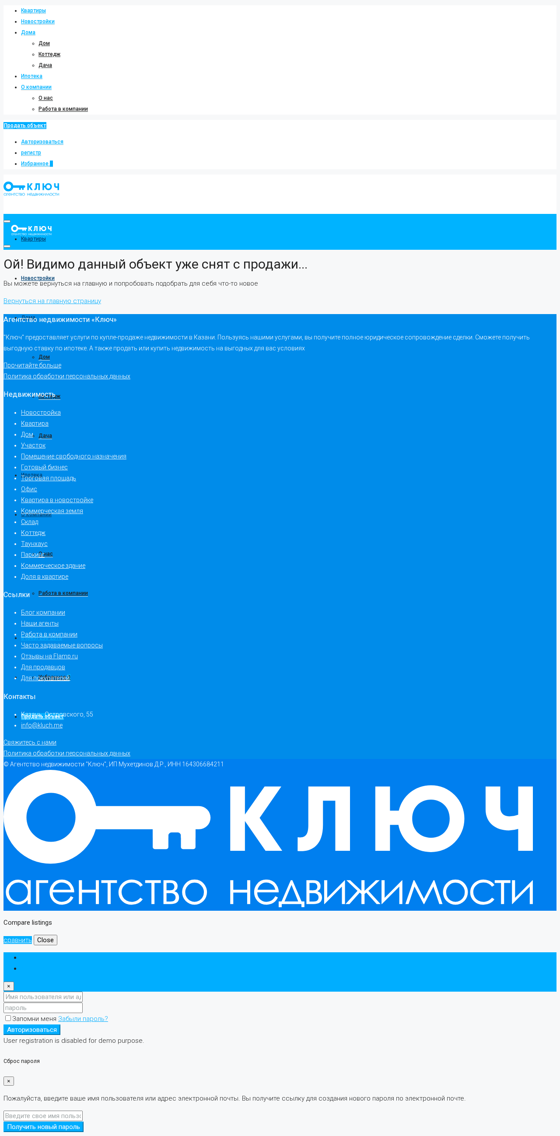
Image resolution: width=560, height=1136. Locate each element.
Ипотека (31, 76)
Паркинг (33, 554)
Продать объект (25, 125)
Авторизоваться (42, 142)
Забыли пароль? (83, 1019)
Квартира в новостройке (57, 499)
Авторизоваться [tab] (46, 957)
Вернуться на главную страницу (52, 301)
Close (45, 940)
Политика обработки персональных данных (67, 376)
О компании (36, 87)
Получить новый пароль (43, 1127)
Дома (28, 32)
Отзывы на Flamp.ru (49, 656)
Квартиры (33, 10)
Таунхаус (34, 543)
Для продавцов (43, 667)
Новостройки (38, 21)
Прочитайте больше (32, 365)
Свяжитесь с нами (30, 742)
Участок (33, 445)
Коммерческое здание (53, 565)
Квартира (35, 423)
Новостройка (41, 412)
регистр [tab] (33, 968)
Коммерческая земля (52, 510)
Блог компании (43, 612)
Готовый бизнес (44, 467)
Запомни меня (35, 1019)
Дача (45, 65)
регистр (31, 153)
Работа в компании (63, 109)
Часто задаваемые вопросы (62, 645)
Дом (44, 43)
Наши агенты (40, 623)
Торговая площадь (48, 478)
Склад (29, 521)
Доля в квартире (44, 576)
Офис (29, 489)
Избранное (37, 164)
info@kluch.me (42, 725)
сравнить (18, 940)
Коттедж (49, 54)
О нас (45, 98)
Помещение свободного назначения (73, 456)
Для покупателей (45, 678)
